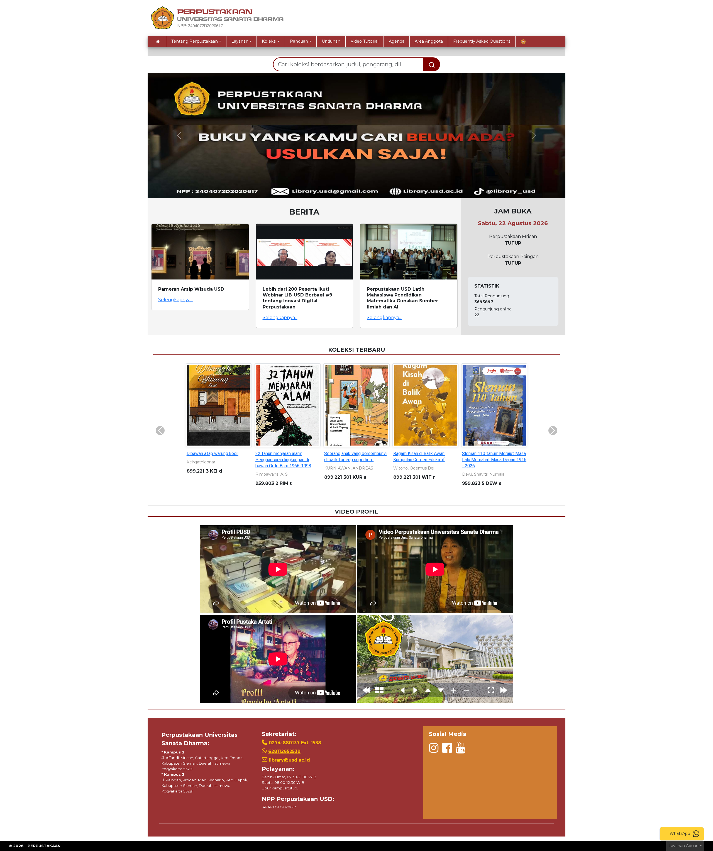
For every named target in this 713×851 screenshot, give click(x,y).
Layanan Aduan (683, 845)
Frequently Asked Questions (481, 41)
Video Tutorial (365, 41)
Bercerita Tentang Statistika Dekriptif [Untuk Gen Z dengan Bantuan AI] (353, 459)
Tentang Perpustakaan (194, 41)
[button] (179, 135)
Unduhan (331, 41)
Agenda (396, 41)
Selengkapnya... (175, 299)
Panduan (299, 41)
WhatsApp (680, 833)
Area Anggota (429, 41)
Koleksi (269, 41)
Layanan (239, 41)
